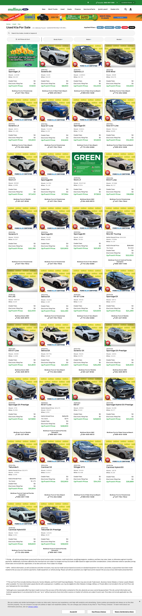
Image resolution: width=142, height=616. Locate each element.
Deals (69, 9)
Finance (78, 9)
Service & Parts (89, 9)
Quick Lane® (103, 9)
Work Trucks (52, 9)
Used (62, 9)
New (43, 9)
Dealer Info (115, 9)
